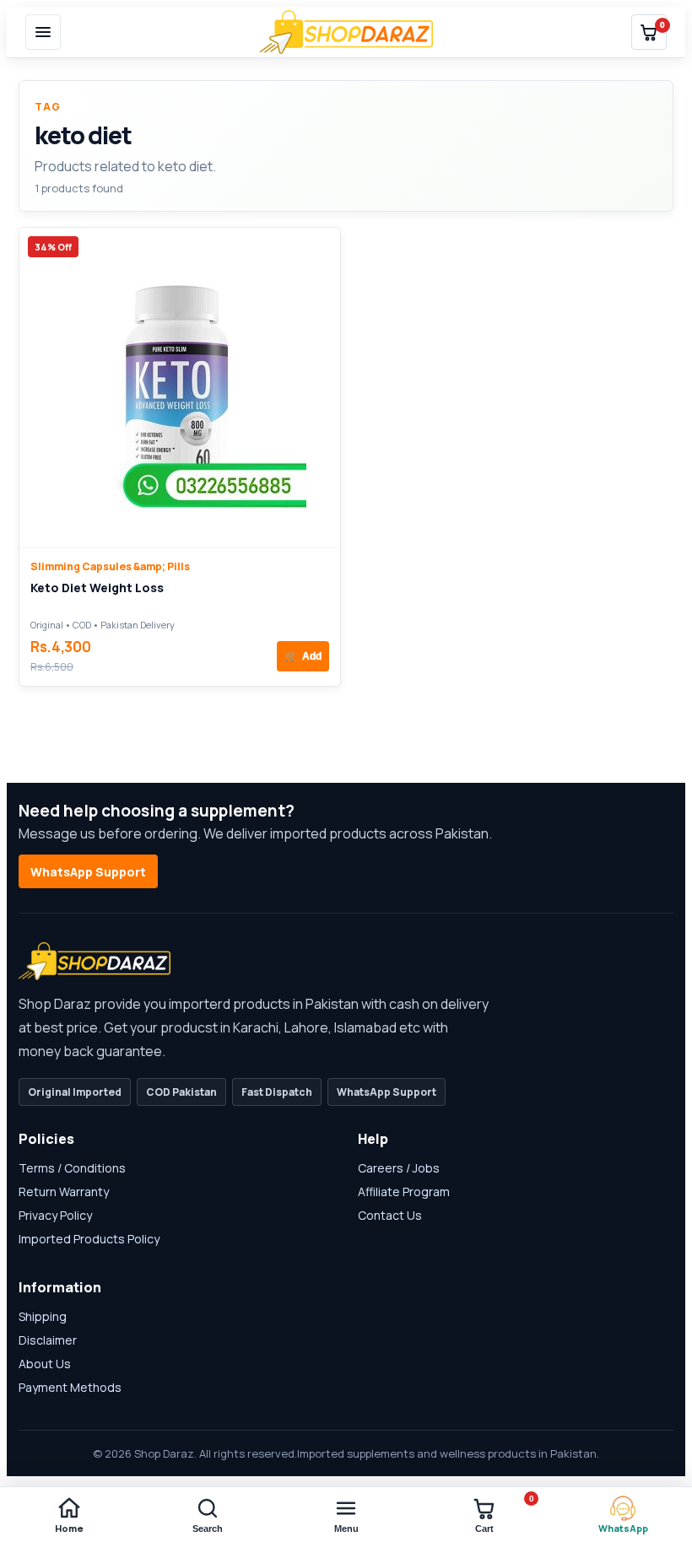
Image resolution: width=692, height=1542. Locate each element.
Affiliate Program (404, 1191)
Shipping (43, 1316)
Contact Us (390, 1215)
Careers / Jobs (399, 1168)
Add (303, 656)
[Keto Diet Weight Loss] (180, 387)
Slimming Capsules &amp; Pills (110, 566)
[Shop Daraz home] (346, 32)
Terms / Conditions (72, 1168)
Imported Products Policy (89, 1239)
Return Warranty (64, 1191)
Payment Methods (70, 1387)
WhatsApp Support (88, 872)
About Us (45, 1364)
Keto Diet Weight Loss (97, 588)
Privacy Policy (55, 1215)
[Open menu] (43, 32)
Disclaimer (48, 1340)
